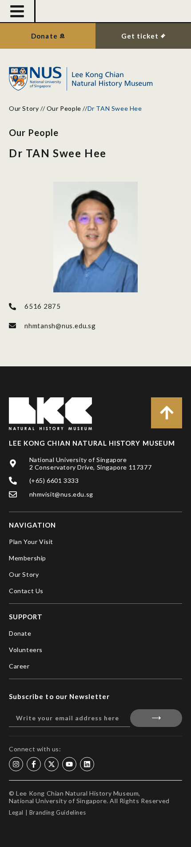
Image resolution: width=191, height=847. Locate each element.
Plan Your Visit (31, 541)
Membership (27, 558)
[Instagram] (16, 764)
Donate (20, 633)
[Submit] (156, 718)
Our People (64, 108)
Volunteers (26, 649)
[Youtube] (69, 764)
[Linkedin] (87, 764)
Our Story (24, 108)
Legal (16, 812)
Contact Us (26, 590)
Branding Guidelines (57, 812)
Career (19, 666)
